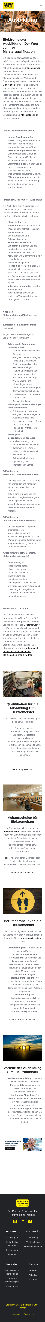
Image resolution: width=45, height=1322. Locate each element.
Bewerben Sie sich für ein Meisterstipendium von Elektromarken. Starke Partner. (21, 651)
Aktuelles (33, 1275)
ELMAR (12, 1254)
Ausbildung (33, 1237)
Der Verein (33, 1270)
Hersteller (12, 1264)
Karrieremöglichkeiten (30, 938)
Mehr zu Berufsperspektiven (22, 1019)
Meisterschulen (20, 98)
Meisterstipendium (30, 115)
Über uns (33, 1264)
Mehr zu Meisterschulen (22, 872)
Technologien (12, 1237)
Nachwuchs (33, 1231)
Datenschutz (29, 1314)
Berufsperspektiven (31, 68)
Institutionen (12, 1250)
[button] (41, 5)
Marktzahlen (12, 1286)
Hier (7, 858)
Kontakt (33, 1279)
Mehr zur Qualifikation (22, 769)
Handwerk (12, 1231)
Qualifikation (9, 85)
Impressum (15, 1314)
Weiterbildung (33, 1242)
